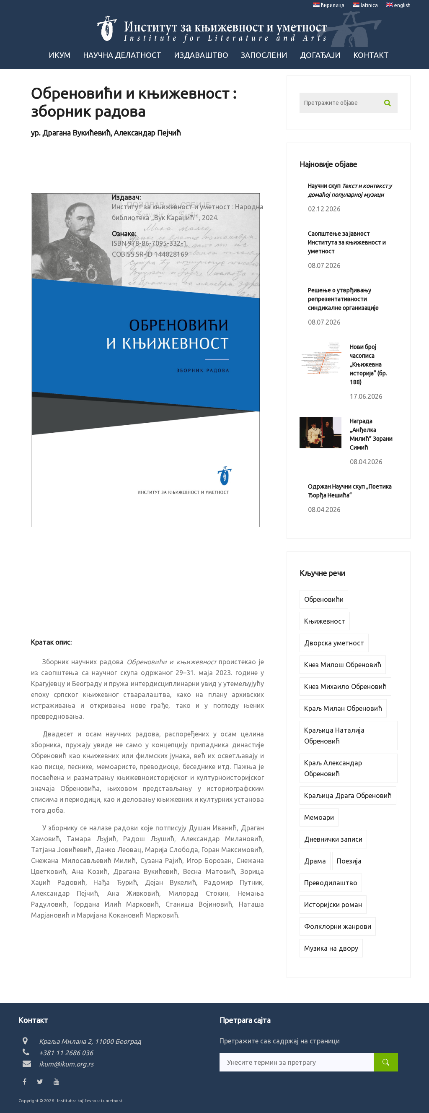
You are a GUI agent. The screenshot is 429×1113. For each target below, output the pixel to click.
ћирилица (332, 5)
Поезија (349, 861)
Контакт (371, 55)
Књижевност (324, 621)
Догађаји (320, 55)
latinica (368, 5)
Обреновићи (324, 599)
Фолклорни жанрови (337, 926)
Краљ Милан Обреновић (343, 708)
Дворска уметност (334, 643)
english (402, 5)
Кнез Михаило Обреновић (345, 686)
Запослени (264, 55)
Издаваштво (201, 55)
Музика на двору (331, 948)
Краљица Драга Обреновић (348, 795)
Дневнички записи (333, 839)
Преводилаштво (330, 883)
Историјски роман (333, 904)
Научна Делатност (122, 55)
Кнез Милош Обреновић (342, 664)
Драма (315, 861)
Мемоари (319, 817)
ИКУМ (59, 55)
